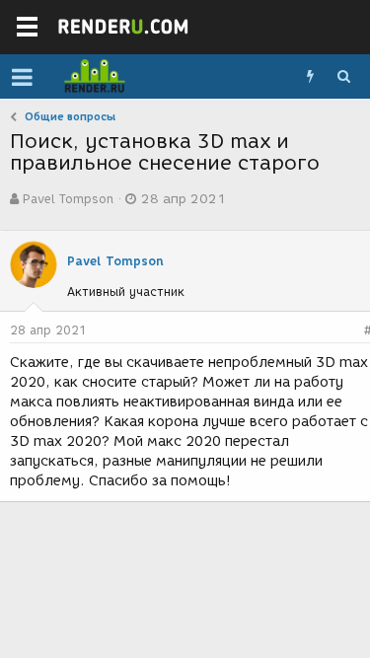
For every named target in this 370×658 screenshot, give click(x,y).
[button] (22, 77)
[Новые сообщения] (310, 77)
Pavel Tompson (68, 198)
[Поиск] (343, 77)
